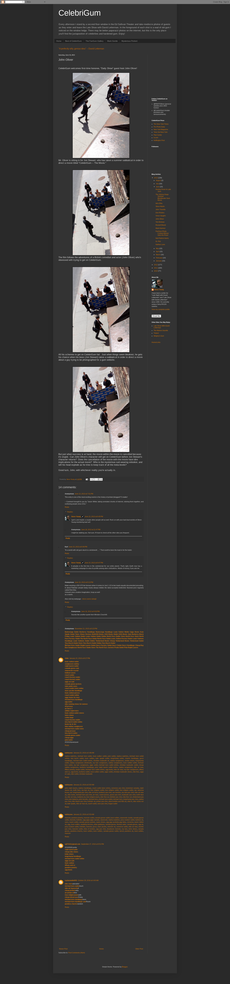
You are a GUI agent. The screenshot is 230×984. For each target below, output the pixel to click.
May (157, 248)
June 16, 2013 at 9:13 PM (84, 582)
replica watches (70, 756)
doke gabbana (99, 824)
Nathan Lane (160, 244)
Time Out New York (160, 132)
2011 (156, 268)
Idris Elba (159, 203)
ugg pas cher (101, 829)
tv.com (156, 138)
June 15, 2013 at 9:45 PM (94, 516)
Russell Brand (161, 225)
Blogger (125, 967)
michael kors (93, 799)
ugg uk (140, 824)
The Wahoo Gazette (161, 330)
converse (130, 822)
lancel (122, 831)
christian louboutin (86, 774)
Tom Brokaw (160, 222)
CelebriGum (79, 12)
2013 (156, 178)
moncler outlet (89, 818)
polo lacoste (83, 799)
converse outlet (122, 827)
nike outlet (74, 774)
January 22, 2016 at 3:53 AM (83, 814)
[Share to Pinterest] (101, 479)
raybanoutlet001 (71, 880)
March (158, 255)
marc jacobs (102, 827)
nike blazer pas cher (79, 801)
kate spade (71, 804)
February (159, 258)
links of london (89, 829)
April (158, 251)
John (67, 658)
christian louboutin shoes (123, 772)
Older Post (139, 949)
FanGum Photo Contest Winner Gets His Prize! (162, 233)
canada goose (110, 824)
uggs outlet (94, 765)
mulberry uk (81, 797)
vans (66, 822)
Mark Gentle (112, 41)
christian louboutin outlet (129, 765)
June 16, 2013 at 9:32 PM (90, 611)
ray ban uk (85, 790)
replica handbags (84, 788)
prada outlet (80, 770)
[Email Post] (87, 479)
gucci (95, 827)
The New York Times (161, 124)
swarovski (104, 820)
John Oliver (160, 219)
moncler (68, 818)
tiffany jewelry (70, 770)
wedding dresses (87, 824)
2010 (156, 271)
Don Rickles (160, 213)
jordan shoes (130, 761)
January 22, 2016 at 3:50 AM (83, 785)
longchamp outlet (117, 758)
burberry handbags (87, 767)
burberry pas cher (105, 792)
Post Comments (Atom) (76, 953)
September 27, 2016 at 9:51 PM (92, 844)
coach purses (104, 795)
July (157, 184)
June (158, 187)
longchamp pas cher (130, 799)
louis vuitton (89, 758)
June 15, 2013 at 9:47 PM (94, 563)
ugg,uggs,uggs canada (91, 820)
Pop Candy (158, 135)
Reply (67, 507)
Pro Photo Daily (159, 127)
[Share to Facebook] (98, 479)
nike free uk (104, 797)
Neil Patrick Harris (162, 238)
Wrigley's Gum (159, 336)
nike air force (93, 792)
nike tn (129, 801)
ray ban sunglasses (100, 763)
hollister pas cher (116, 797)
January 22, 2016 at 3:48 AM (83, 753)
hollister (79, 820)
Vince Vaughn (161, 216)
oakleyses (69, 753)
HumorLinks (156, 342)
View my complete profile (161, 309)
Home (58, 41)
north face (76, 790)
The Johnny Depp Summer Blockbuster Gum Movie (163, 197)
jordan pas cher (102, 801)
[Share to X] (96, 479)
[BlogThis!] (93, 479)
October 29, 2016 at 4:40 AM (88, 880)
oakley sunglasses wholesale (81, 763)
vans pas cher (102, 804)
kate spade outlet (102, 758)
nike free (136, 772)
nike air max (138, 767)
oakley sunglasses (117, 761)
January (159, 261)
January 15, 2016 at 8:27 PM (79, 658)
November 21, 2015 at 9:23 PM (86, 629)
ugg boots (109, 770)
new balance (73, 799)
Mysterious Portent (129, 41)
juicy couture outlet (127, 820)
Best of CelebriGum (73, 41)
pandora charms (76, 831)
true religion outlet (97, 790)
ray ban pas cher (128, 792)
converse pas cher (118, 788)
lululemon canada (132, 788)
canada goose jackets (87, 822)
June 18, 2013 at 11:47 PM (90, 530)
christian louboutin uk (101, 761)
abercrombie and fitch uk (117, 801)
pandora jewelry (77, 818)
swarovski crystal (126, 818)
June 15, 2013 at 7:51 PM (84, 494)
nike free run (127, 797)
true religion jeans (93, 797)
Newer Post (63, 949)
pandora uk (129, 831)
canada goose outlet (102, 818)
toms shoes (133, 829)
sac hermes (116, 792)
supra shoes (100, 822)
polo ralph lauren (71, 788)
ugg (68, 824)
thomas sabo (121, 824)
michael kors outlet (85, 756)
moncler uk (111, 827)
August (158, 180)
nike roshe (71, 795)
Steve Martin (160, 206)
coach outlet (92, 804)
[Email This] (91, 479)
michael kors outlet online (82, 761)
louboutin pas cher (128, 795)
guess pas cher (115, 795)
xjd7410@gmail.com (72, 844)
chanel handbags (131, 758)
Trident (156, 333)
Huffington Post (159, 140)
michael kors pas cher (84, 795)
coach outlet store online (101, 788)
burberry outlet (84, 772)
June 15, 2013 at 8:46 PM (78, 547)
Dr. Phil (158, 241)
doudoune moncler (114, 829)
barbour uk (139, 820)
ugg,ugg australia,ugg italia (116, 822)
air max (95, 795)
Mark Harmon (160, 228)
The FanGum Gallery (94, 41)
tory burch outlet (77, 758)
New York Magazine (161, 129)
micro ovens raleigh (89, 599)
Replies (70, 512)
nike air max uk (81, 804)
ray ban (125, 829)
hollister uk (91, 801)
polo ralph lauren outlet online (106, 767)
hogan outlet (112, 804)
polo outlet (112, 756)
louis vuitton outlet (100, 756)
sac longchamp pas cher (79, 792)
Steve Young (76, 516)
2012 (156, 265)
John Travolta (160, 209)
